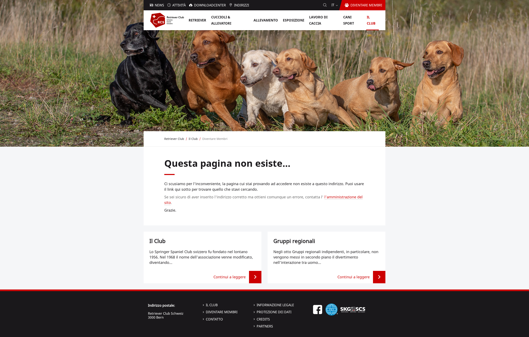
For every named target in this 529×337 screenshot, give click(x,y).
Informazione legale (275, 305)
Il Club (212, 305)
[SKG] (352, 309)
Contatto (214, 319)
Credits (263, 319)
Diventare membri (221, 312)
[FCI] (331, 309)
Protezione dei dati (274, 312)
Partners (265, 326)
